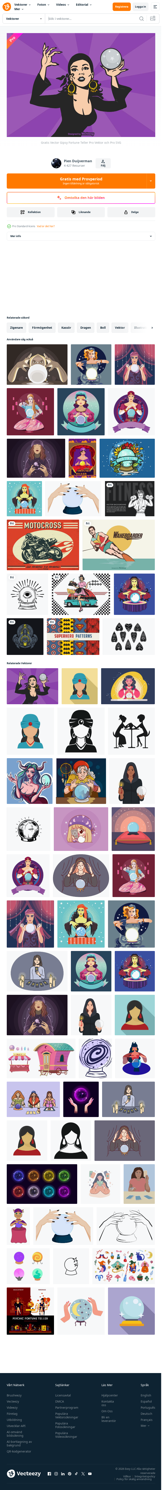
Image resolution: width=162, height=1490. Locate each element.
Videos (61, 5)
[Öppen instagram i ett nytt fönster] (56, 1471)
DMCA (58, 1399)
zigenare (16, 325)
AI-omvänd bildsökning (15, 1431)
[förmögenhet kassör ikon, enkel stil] (71, 1138)
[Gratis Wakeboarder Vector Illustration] (118, 542)
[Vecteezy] (7, 7)
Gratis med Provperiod (81, 180)
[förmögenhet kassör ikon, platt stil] (135, 1012)
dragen (85, 325)
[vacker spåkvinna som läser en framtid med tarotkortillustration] (81, 827)
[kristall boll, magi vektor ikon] (71, 1264)
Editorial (82, 5)
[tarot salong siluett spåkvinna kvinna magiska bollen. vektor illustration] (131, 728)
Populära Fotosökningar (64, 1423)
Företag (12, 1412)
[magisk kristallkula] (27, 592)
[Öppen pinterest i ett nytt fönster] (69, 1471)
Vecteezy (13, 1399)
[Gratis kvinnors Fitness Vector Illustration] (130, 496)
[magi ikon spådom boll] (95, 1056)
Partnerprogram (65, 1405)
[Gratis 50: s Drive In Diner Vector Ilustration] (81, 592)
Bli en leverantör (106, 1417)
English (143, 1393)
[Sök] (141, 18)
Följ (103, 165)
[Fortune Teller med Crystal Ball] (24, 496)
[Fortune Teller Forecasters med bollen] (81, 409)
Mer (17, 9)
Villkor (124, 1474)
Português (145, 1405)
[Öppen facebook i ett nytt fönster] (49, 1471)
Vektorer (20, 5)
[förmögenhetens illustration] (37, 362)
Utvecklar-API (16, 1424)
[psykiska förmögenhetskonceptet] (30, 1308)
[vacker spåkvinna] (25, 634)
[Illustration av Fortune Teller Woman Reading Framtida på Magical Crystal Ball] (135, 362)
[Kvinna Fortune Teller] (82, 455)
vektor (120, 325)
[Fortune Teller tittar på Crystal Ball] (91, 362)
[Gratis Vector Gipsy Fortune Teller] (32, 684)
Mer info (15, 234)
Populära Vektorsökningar (65, 1413)
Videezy (12, 1405)
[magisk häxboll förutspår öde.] (28, 827)
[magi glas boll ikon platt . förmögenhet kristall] (131, 1308)
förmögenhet (42, 325)
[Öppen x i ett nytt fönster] (83, 1471)
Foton (41, 5)
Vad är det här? (46, 226)
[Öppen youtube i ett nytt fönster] (90, 1471)
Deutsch (143, 1412)
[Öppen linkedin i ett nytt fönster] (63, 1471)
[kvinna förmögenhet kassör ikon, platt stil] (80, 684)
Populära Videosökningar (65, 1432)
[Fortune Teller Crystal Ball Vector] (127, 455)
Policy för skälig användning (130, 1477)
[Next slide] (145, 325)
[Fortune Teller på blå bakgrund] (134, 592)
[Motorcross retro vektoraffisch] (43, 542)
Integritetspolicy (141, 1474)
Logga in (140, 6)
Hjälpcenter (107, 1393)
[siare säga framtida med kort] (37, 969)
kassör (66, 325)
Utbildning (14, 1418)
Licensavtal (62, 1393)
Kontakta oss (105, 1401)
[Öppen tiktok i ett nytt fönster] (76, 1471)
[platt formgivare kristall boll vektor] (133, 827)
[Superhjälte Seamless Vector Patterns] (73, 634)
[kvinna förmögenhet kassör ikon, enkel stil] (81, 728)
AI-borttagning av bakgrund (19, 1441)
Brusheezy (14, 1393)
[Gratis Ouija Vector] (129, 634)
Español (143, 1399)
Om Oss (105, 1409)
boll (103, 325)
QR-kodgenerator (19, 1449)
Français (143, 1418)
